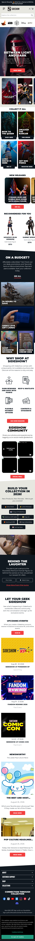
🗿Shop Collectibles (25, 522)
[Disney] (23, 23)
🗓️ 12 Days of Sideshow (17, 512)
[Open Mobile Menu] (4, 9)
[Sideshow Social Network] (16, 898)
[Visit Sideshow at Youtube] (12, 898)
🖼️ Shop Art (26, 517)
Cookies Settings (17, 932)
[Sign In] (29, 9)
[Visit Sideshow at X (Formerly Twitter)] (8, 898)
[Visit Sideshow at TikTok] (29, 898)
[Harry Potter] (30, 23)
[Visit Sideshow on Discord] (16, 903)
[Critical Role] (16, 23)
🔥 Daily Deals (9, 506)
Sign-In (17, 633)
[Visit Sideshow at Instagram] (21, 898)
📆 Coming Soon (17, 527)
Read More (17, 813)
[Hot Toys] (3, 23)
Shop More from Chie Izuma (17, 585)
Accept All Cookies (17, 937)
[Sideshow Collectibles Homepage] (13, 9)
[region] (17, 23)
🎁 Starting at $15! (9, 522)
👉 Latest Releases (26, 506)
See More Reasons (17, 421)
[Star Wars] (10, 23)
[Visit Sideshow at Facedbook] (4, 898)
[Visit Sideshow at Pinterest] (25, 898)
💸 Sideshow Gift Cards (9, 517)
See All (17, 207)
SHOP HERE (17, 70)
